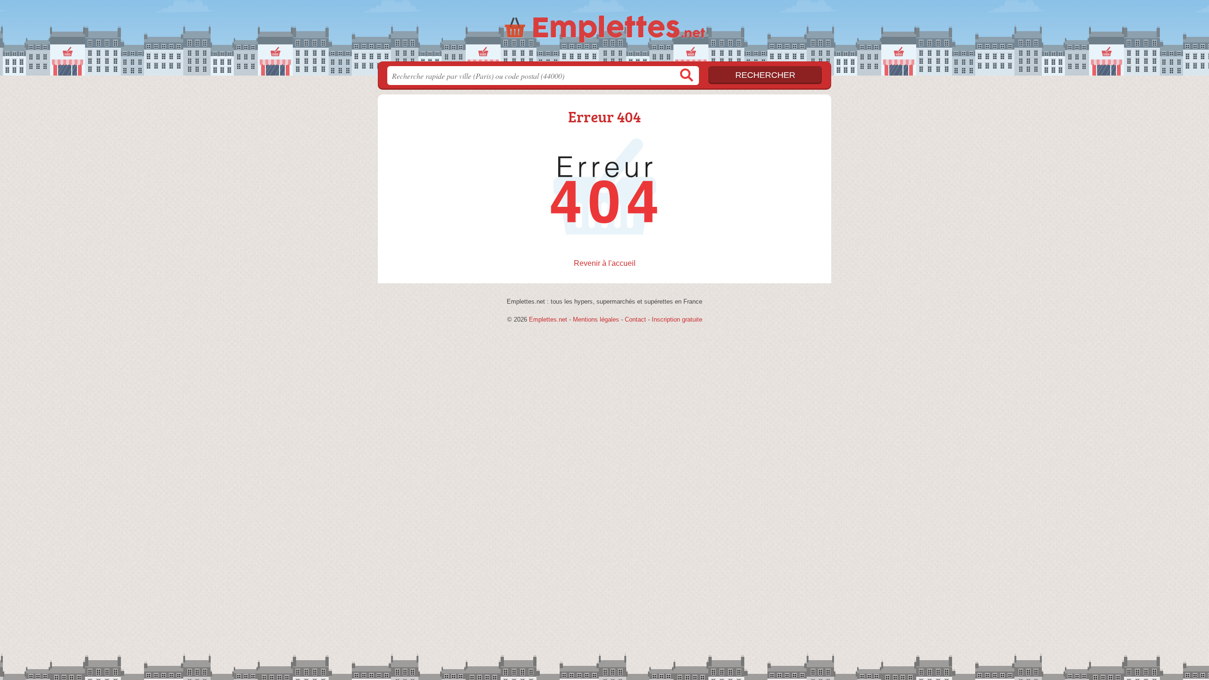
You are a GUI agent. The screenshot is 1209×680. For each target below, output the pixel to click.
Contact (635, 319)
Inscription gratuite (677, 319)
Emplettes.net (548, 319)
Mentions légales (596, 319)
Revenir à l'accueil (605, 263)
